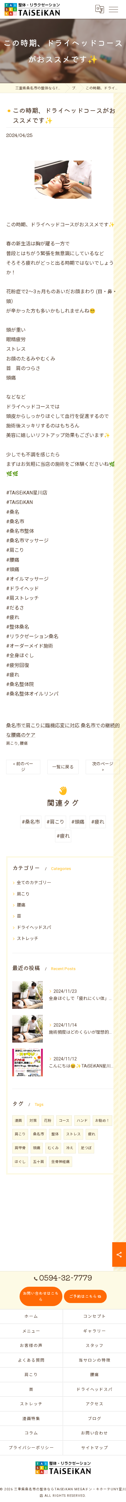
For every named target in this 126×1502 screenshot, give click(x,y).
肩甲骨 (20, 1148)
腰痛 (24, 743)
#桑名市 (31, 822)
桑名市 (38, 1134)
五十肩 (38, 1162)
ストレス (73, 1134)
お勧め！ (102, 1120)
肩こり (12, 743)
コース (64, 1120)
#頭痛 (77, 822)
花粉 (47, 1120)
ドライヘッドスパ (34, 927)
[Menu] (113, 9)
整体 (55, 1134)
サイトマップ (95, 1447)
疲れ (91, 1134)
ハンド (82, 1120)
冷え (69, 1148)
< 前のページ (23, 766)
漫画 (18, 1120)
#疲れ (97, 822)
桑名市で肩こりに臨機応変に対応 (43, 725)
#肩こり (55, 822)
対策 (33, 1120)
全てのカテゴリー (34, 882)
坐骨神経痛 (60, 1162)
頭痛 (36, 1148)
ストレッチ (27, 938)
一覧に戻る (63, 766)
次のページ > (102, 766)
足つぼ (86, 1148)
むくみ (53, 1148)
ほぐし (20, 1162)
